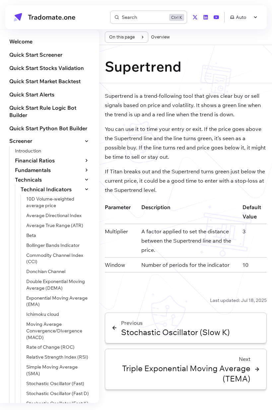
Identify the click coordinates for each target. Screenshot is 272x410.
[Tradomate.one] (18, 17)
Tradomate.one (52, 17)
